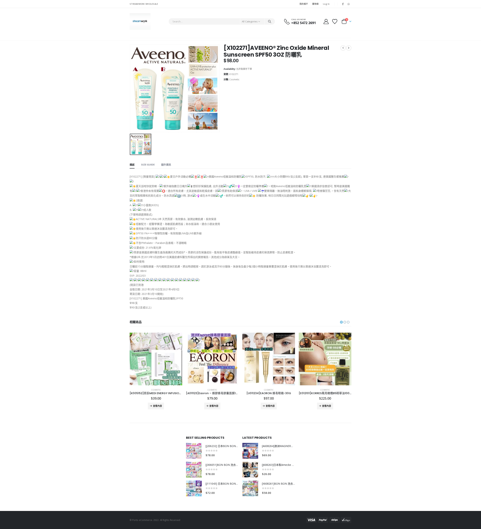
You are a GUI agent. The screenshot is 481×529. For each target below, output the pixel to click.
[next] (348, 48)
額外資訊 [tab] (166, 164)
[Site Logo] (140, 21)
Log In (326, 3)
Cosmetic (234, 79)
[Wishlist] (335, 21)
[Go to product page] (156, 359)
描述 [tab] (132, 164)
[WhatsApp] (348, 4)
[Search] (269, 21)
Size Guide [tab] (148, 164)
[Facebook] (342, 4)
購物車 (315, 3)
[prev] (343, 48)
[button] (341, 322)
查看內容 (157, 406)
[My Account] (326, 21)
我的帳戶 (303, 3)
